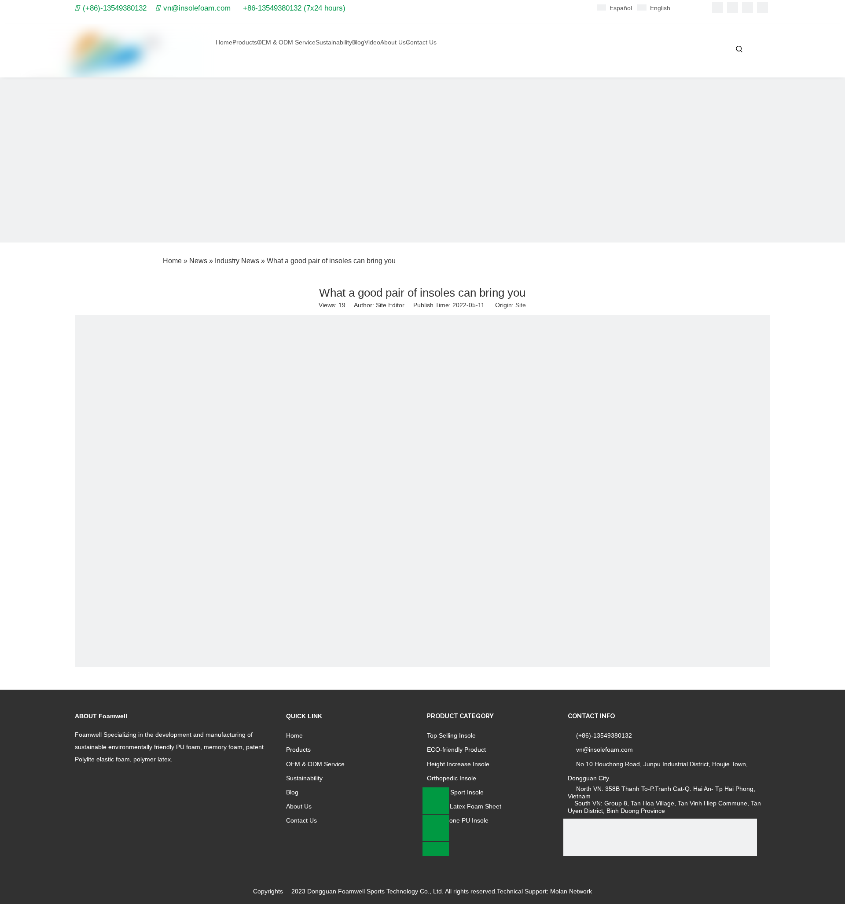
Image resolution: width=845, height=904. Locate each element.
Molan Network (571, 891)
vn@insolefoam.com (197, 8)
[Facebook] (717, 7)
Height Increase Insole (458, 764)
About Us (299, 806)
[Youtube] (762, 7)
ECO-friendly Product (456, 749)
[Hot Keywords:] (739, 49)
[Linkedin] (732, 7)
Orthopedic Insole (451, 778)
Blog (292, 792)
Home (294, 735)
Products (298, 749)
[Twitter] (747, 7)
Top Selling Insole (451, 735)
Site (520, 305)
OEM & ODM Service (315, 764)
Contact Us (301, 820)
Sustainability (304, 778)
